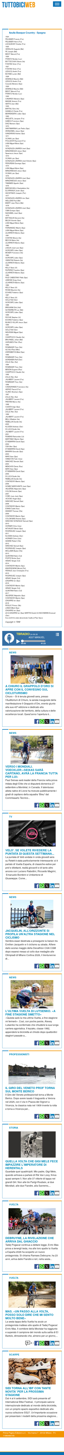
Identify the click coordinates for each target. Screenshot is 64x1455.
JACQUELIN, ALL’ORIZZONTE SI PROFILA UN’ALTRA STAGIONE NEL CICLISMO (30, 933)
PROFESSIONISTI (19, 1054)
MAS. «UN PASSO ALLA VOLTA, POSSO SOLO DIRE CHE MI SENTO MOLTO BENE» (29, 1314)
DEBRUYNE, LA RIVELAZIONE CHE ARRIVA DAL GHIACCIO (29, 1239)
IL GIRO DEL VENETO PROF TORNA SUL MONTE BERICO (30, 1089)
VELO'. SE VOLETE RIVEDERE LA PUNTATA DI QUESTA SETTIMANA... (29, 852)
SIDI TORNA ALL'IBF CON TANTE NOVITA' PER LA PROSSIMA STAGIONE (28, 1391)
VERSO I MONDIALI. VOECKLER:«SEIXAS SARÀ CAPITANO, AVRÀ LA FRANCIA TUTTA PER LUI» (31, 771)
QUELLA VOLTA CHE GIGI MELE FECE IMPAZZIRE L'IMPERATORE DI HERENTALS (31, 1164)
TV (10, 816)
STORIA (13, 1127)
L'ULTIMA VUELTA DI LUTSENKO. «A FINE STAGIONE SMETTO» (30, 1012)
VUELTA (13, 1204)
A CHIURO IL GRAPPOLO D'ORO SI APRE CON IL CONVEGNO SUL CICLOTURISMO (29, 689)
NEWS (12, 652)
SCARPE (14, 1354)
